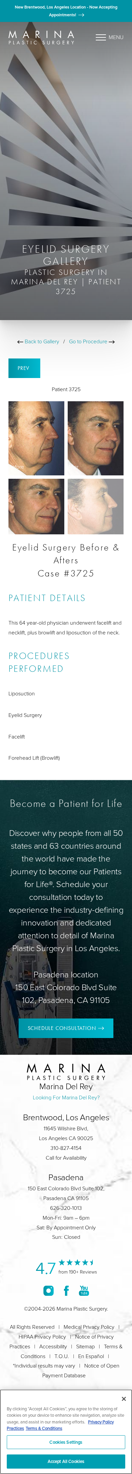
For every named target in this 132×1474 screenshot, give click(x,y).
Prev (24, 368)
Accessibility (53, 1346)
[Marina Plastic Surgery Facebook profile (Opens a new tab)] (66, 1290)
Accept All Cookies (66, 1461)
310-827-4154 (66, 1148)
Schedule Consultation (62, 1028)
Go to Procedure (89, 341)
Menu (116, 37)
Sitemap (85, 1346)
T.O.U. (61, 1356)
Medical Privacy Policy (89, 1327)
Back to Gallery (41, 341)
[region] (66, 1431)
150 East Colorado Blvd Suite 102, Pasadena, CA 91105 (66, 993)
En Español (91, 1356)
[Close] (123, 1398)
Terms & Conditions (44, 1428)
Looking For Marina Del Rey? (66, 1097)
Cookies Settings (65, 1442)
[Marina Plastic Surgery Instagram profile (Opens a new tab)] (48, 1290)
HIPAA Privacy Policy (42, 1337)
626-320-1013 (66, 1208)
